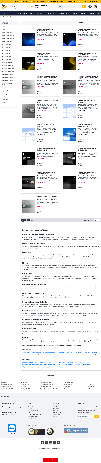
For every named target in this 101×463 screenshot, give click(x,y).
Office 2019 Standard (52, 362)
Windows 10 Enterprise (60, 368)
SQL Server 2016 (6, 56)
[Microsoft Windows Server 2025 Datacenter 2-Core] (69, 63)
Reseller (30, 408)
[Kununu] (54, 442)
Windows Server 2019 (8, 38)
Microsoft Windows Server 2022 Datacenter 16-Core (46, 173)
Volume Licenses (57, 412)
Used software (56, 414)
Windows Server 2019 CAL (27, 380)
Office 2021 (95, 352)
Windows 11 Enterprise (47, 368)
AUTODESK (5, 100)
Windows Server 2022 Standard (47, 364)
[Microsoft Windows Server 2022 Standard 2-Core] (69, 158)
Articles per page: (88, 220)
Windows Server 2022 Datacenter (83, 364)
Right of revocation (33, 416)
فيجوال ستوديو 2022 (68, 382)
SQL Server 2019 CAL (26, 388)
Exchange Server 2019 (8, 65)
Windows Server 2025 (8, 32)
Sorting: (81, 23)
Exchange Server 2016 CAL (46, 386)
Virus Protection (79, 352)
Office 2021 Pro (72, 362)
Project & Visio (6, 91)
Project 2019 (67, 388)
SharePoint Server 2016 (8, 80)
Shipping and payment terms (35, 414)
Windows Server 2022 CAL (7, 388)
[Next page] (25, 220)
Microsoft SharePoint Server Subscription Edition (86, 125)
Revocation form (32, 418)
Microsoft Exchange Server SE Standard (86, 101)
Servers (45, 352)
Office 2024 (87, 352)
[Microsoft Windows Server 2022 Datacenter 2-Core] (69, 182)
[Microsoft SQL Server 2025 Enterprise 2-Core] (28, 111)
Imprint (55, 416)
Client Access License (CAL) (7, 84)
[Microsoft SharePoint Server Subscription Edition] (69, 135)
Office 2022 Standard (39, 362)
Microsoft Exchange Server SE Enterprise (45, 125)
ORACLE (4, 103)
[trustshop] (50, 431)
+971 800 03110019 (9, 412)
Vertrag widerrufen (51, 460)
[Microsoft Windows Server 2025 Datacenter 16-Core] (28, 63)
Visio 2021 (90, 380)
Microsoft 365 (34, 354)
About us (55, 410)
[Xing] (46, 442)
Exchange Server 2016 (8, 68)
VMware (90, 388)
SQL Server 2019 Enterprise (73, 366)
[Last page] (28, 220)
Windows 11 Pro (26, 368)
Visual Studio (5, 88)
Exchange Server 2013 (8, 71)
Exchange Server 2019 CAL (46, 384)
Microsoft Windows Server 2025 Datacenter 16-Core (46, 54)
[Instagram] (58, 442)
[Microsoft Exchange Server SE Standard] (69, 111)
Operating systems (7, 94)
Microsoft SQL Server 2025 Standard (47, 77)
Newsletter (56, 408)
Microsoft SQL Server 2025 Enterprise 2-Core (47, 101)
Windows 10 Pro (36, 368)
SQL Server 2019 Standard (58, 366)
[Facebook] (42, 442)
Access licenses (52, 352)
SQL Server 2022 (6, 47)
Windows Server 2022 (8, 35)
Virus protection (6, 106)
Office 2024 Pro (63, 362)
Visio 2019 (90, 382)
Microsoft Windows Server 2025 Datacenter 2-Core (87, 54)
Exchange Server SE (7, 62)
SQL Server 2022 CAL (26, 386)
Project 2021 (67, 386)
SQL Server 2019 (6, 50)
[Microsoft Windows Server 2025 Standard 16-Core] (28, 39)
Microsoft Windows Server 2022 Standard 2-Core (87, 149)
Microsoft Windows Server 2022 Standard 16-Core (46, 149)
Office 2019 (26, 354)
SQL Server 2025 (6, 44)
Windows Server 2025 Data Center (65, 364)
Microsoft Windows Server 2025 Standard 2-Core (87, 30)
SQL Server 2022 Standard (28, 366)
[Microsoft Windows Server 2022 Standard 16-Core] (28, 158)
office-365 (55, 406)
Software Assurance (33, 410)
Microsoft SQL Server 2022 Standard (47, 196)
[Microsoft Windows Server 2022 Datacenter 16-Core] (28, 182)
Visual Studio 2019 (68, 384)
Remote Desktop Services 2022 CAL (48, 388)
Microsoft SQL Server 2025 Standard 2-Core (88, 77)
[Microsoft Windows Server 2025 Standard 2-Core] (69, 39)
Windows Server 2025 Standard (30, 364)
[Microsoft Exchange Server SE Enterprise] (28, 135)
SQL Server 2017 (6, 53)
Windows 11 (51, 356)
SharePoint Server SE (7, 74)
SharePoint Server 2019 (8, 77)
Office (3, 26)
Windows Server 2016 (8, 41)
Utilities (4, 97)
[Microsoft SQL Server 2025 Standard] (28, 87)
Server (3, 29)
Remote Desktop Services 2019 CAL (72, 380)
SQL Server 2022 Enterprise (43, 366)
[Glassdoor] (50, 442)
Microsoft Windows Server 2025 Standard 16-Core (46, 30)
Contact (30, 412)
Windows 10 (58, 356)
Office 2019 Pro (81, 362)
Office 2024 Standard (27, 362)
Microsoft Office (26, 352)
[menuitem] (70, 1)
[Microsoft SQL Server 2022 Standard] (28, 206)
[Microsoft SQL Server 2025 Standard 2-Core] (69, 87)
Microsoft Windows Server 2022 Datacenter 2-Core (87, 173)
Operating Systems (36, 352)
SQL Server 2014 (6, 59)
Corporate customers (33, 406)
